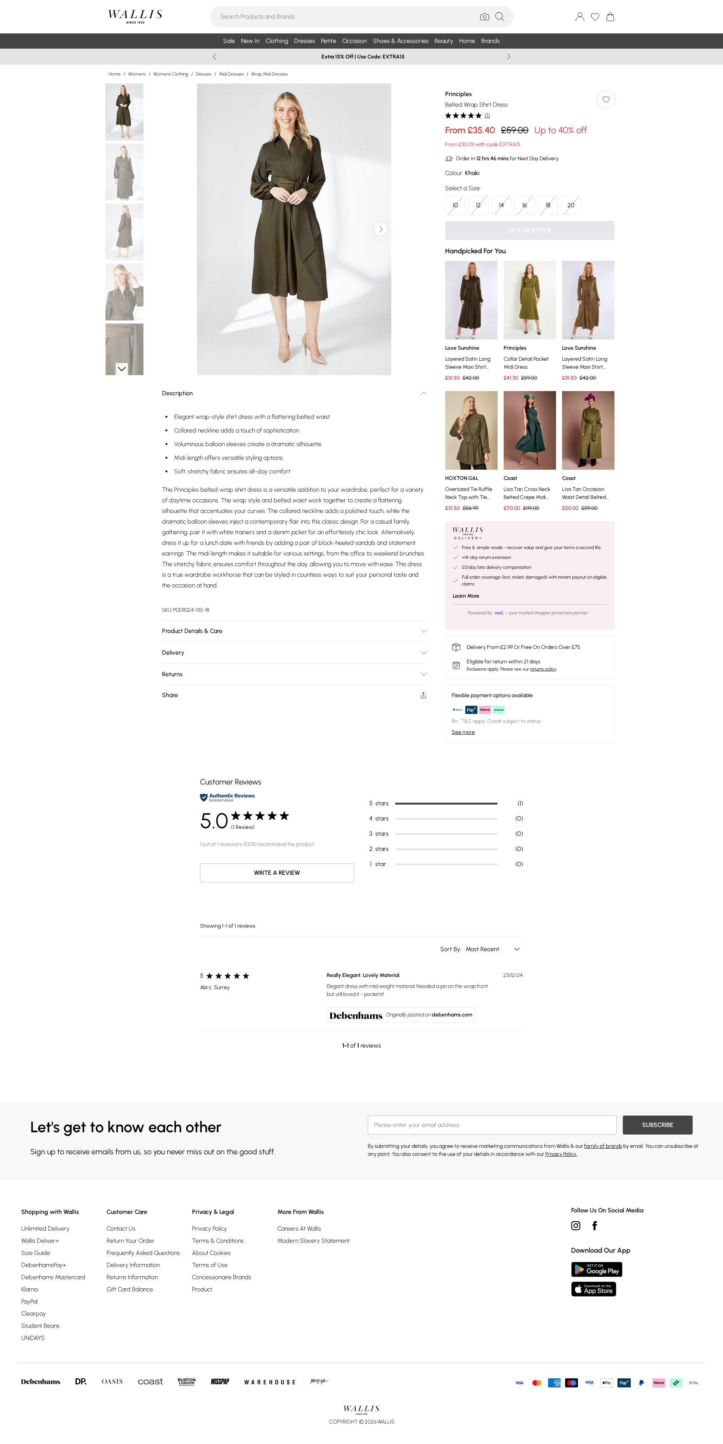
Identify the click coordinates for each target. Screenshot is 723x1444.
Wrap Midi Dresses (269, 74)
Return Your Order (130, 1240)
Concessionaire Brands (221, 1277)
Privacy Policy (209, 1228)
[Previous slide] (214, 57)
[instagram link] (575, 1225)
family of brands (603, 1146)
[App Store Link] (596, 1279)
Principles (458, 94)
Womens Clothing (170, 74)
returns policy (543, 669)
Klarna (29, 1289)
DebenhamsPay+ (43, 1265)
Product (202, 1289)
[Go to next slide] (381, 229)
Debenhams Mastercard (53, 1277)
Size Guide (35, 1252)
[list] (294, 229)
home (115, 74)
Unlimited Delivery (45, 1228)
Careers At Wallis (299, 1228)
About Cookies (211, 1252)
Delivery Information (133, 1265)
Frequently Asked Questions (143, 1252)
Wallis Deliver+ (40, 1240)
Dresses (203, 74)
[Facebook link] (594, 1225)
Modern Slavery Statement (313, 1240)
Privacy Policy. (561, 1154)
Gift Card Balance (130, 1289)
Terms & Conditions (218, 1240)
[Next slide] (509, 57)
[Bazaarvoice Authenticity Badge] (227, 798)
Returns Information (132, 1277)
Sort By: (451, 949)
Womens (137, 74)
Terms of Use (210, 1265)
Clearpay (33, 1313)
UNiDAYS (33, 1337)
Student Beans (40, 1325)
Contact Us (121, 1228)
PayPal (29, 1301)
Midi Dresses (231, 74)
